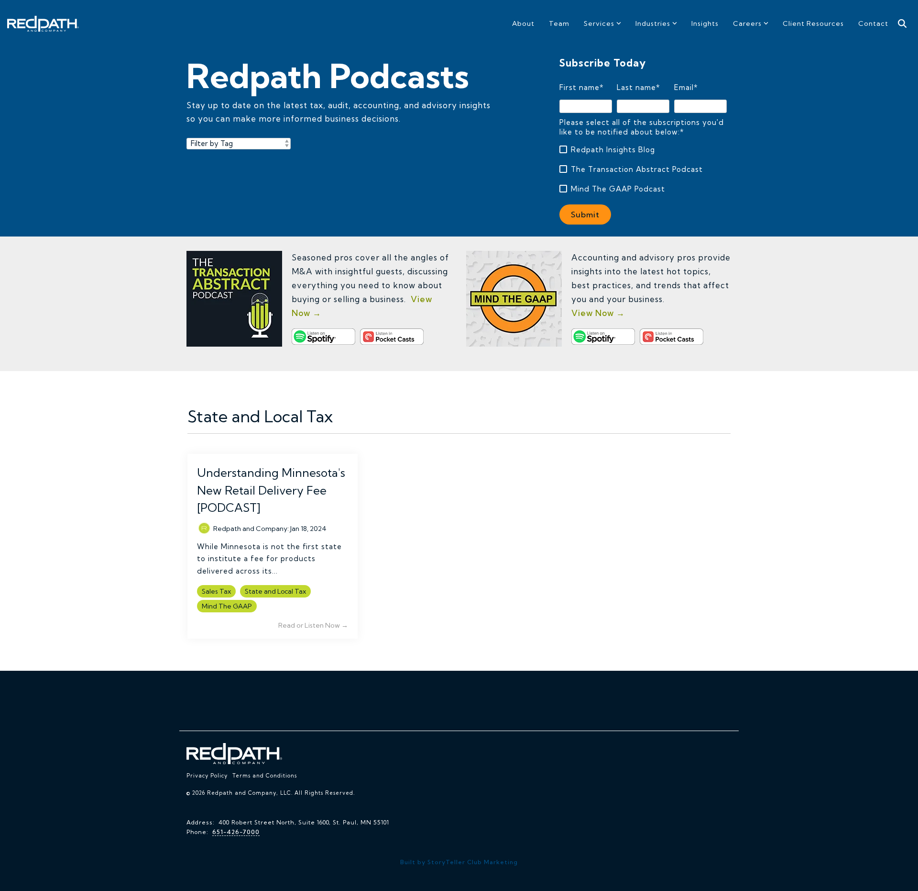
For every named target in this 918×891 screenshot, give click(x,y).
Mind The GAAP (227, 606)
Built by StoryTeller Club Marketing (459, 862)
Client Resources (813, 23)
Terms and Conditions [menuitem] (264, 775)
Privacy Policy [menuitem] (207, 775)
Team (559, 23)
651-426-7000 (236, 831)
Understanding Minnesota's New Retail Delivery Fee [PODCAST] (271, 490)
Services (599, 23)
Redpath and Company (250, 528)
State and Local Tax (275, 591)
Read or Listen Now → (313, 625)
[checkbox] (643, 169)
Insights (705, 23)
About (523, 23)
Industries (652, 23)
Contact (873, 23)
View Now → (598, 313)
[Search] (902, 24)
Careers (747, 23)
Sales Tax (216, 591)
